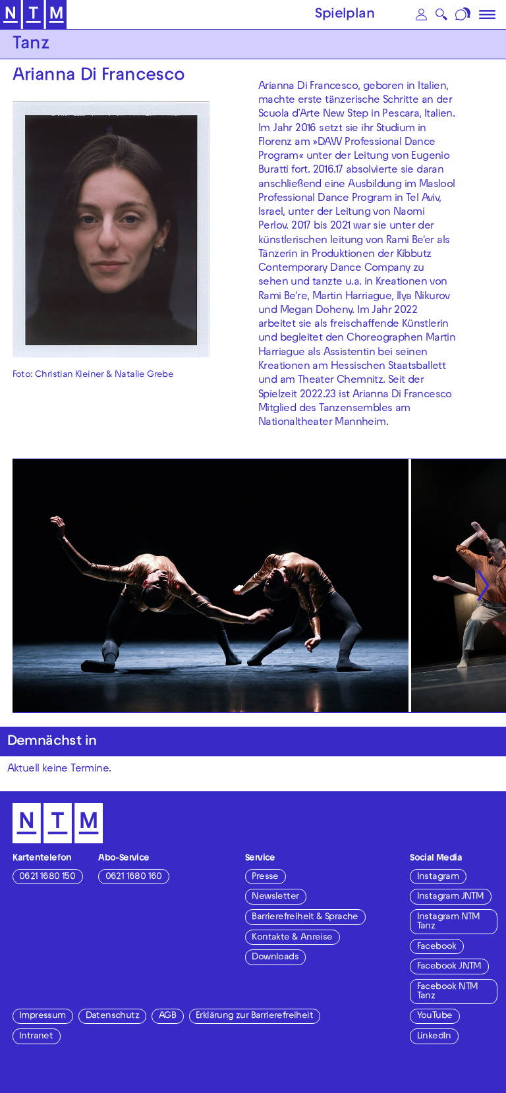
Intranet (36, 1036)
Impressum (42, 1016)
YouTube (435, 1016)
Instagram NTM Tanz (448, 922)
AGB (167, 1016)
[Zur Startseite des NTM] (33, 15)
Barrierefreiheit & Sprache (305, 917)
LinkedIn (434, 1036)
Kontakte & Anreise (292, 938)
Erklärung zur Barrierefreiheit (254, 1016)
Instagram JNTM (450, 897)
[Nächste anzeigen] (483, 586)
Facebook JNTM (449, 967)
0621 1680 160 (133, 877)
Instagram (438, 877)
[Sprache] (464, 14)
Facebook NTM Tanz (447, 992)
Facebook (437, 947)
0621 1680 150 (47, 877)
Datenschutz (112, 1016)
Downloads (275, 957)
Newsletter (275, 897)
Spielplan (344, 15)
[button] (421, 14)
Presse (265, 877)
